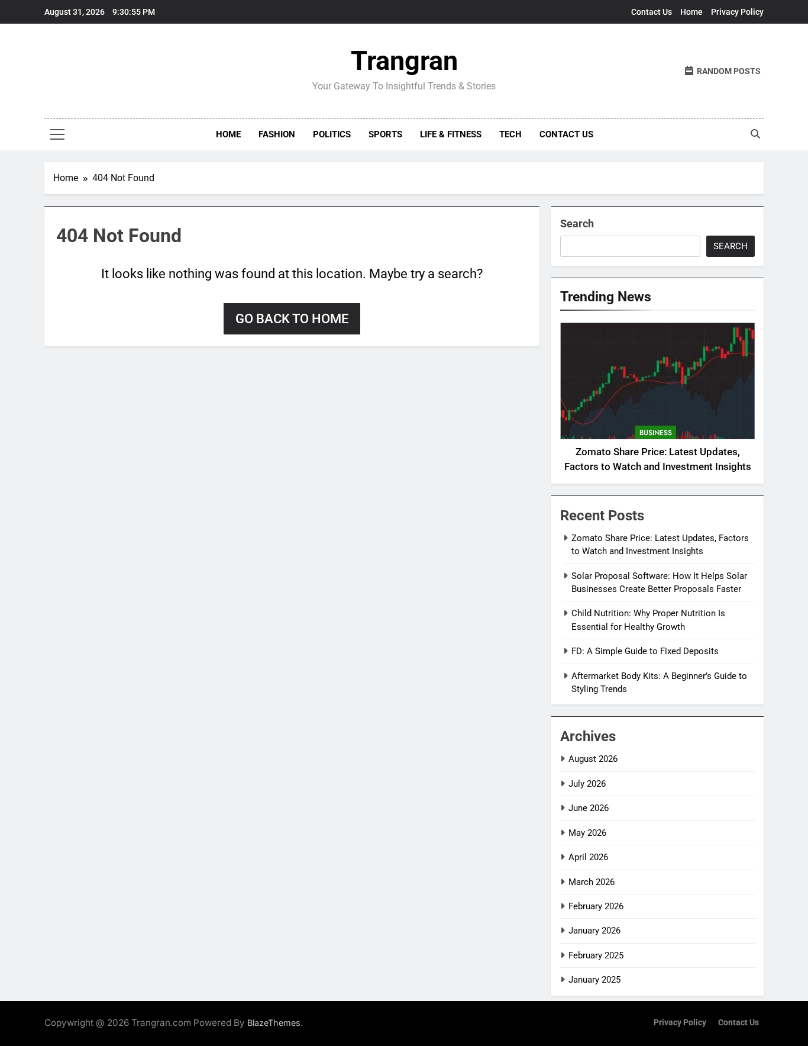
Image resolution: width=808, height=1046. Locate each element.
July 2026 (587, 783)
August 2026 (593, 759)
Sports (385, 134)
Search (577, 223)
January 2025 (594, 979)
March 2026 (591, 882)
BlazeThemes (273, 1023)
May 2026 (587, 833)
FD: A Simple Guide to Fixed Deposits (645, 651)
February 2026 (595, 906)
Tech (510, 134)
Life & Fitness (450, 134)
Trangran (404, 60)
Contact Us (651, 12)
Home (691, 12)
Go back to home (291, 318)
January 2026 (594, 930)
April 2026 (588, 857)
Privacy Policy (737, 12)
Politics (332, 134)
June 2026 (588, 808)
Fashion (276, 134)
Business (655, 432)
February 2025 (595, 955)
